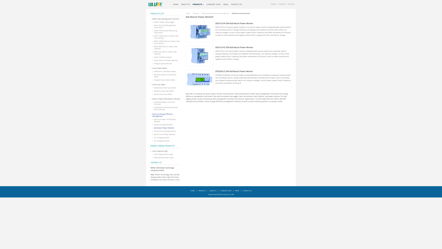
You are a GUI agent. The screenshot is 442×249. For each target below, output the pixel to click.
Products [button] (198, 4)
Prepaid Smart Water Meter (164, 80)
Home (175, 4)
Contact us (156, 162)
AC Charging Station (161, 137)
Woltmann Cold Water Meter (165, 71)
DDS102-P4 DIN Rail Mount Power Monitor (234, 23)
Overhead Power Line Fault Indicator (164, 103)
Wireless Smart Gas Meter (164, 91)
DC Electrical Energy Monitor (165, 131)
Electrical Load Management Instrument (165, 26)
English (273, 4)
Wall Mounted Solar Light (163, 157)
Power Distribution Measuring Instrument (165, 32)
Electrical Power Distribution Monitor (165, 120)
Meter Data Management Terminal (165, 19)
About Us (185, 4)
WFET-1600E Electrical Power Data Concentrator (167, 42)
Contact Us (236, 4)
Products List (157, 13)
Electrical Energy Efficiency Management (215, 13)
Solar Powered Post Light (163, 154)
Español (282, 4)
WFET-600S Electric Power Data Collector (166, 47)
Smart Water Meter (159, 68)
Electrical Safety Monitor (163, 125)
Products (196, 13)
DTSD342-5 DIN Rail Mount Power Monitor (234, 71)
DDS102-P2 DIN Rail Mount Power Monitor (234, 47)
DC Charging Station (162, 141)
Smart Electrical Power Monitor (166, 60)
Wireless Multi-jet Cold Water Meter (165, 76)
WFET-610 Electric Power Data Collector (165, 53)
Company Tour (213, 4)
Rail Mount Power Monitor (164, 128)
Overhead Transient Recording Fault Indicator (166, 108)
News (225, 4)
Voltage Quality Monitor (163, 63)
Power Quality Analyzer (163, 57)
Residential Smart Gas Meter (165, 88)
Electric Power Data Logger (164, 22)
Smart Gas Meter (158, 84)
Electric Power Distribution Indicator (166, 99)
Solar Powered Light (160, 151)
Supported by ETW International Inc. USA (221, 194)
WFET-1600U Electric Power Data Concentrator (166, 37)
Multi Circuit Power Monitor (164, 134)
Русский (291, 4)
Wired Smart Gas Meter (163, 94)
